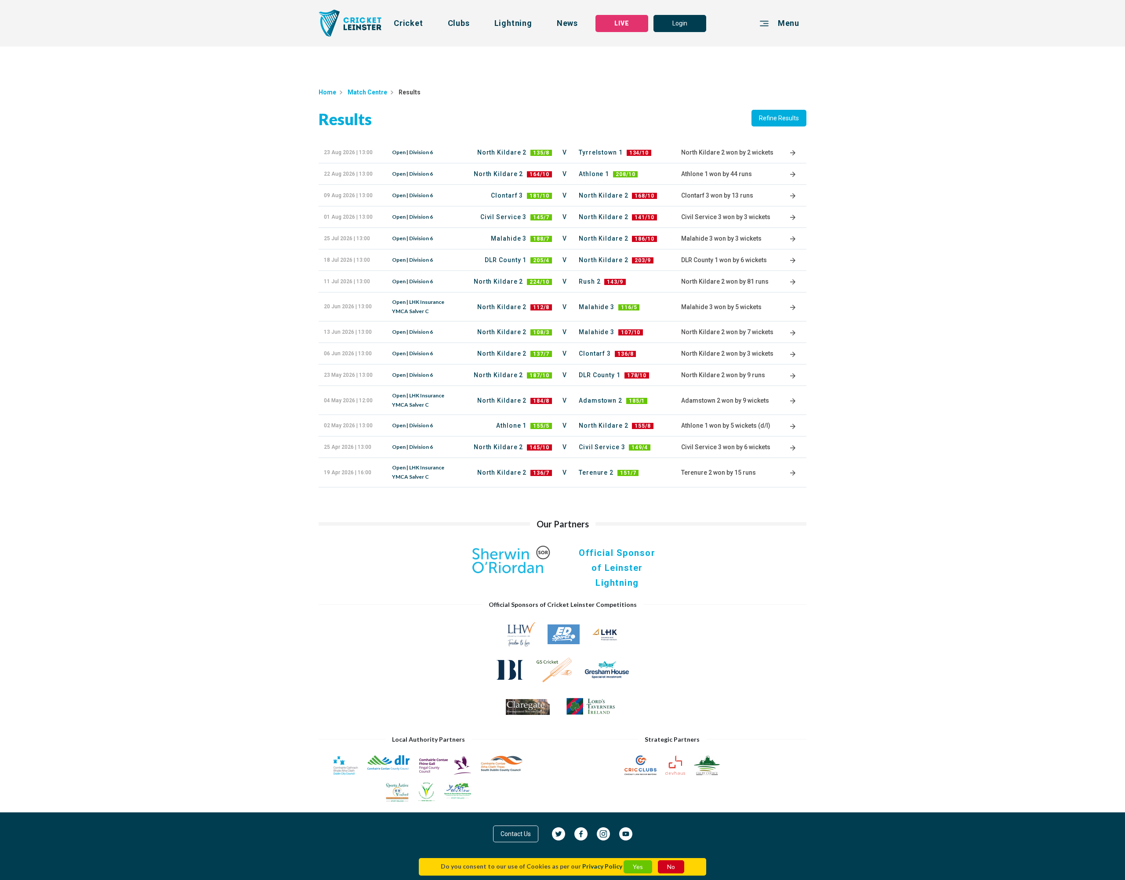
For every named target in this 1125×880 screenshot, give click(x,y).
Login (679, 23)
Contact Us (516, 833)
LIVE (621, 23)
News (567, 23)
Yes (638, 866)
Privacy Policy (602, 866)
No (671, 866)
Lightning (513, 23)
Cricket (408, 23)
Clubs (459, 23)
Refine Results (779, 118)
